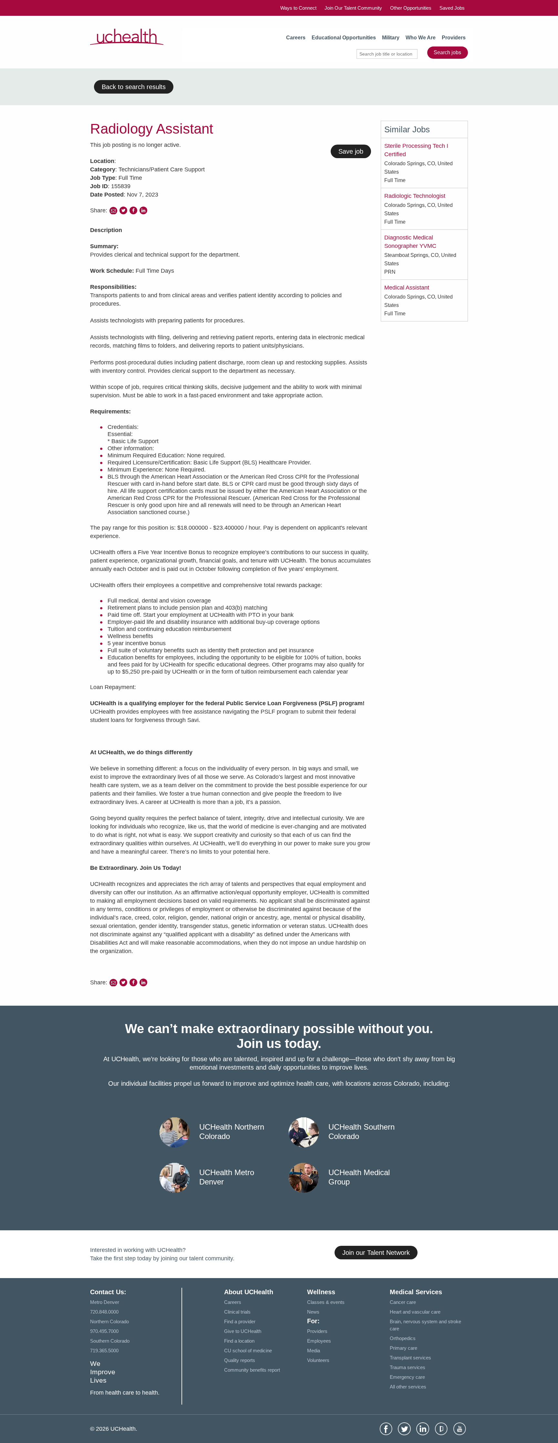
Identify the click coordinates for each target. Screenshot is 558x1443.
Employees (319, 1341)
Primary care (403, 1348)
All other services (408, 1386)
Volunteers (318, 1360)
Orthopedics (403, 1338)
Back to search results (134, 86)
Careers (295, 37)
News (313, 1312)
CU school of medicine (248, 1350)
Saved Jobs (452, 8)
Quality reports (239, 1360)
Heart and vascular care (415, 1312)
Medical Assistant (406, 287)
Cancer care (403, 1302)
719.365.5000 (104, 1350)
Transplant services (410, 1357)
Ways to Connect (298, 8)
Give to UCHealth (242, 1331)
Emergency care (407, 1377)
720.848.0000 (104, 1312)
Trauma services (407, 1367)
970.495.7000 (104, 1331)
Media (313, 1350)
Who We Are (421, 37)
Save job (350, 151)
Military (390, 37)
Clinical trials (237, 1312)
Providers (454, 37)
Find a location (239, 1341)
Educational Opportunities (344, 37)
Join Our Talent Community (353, 8)
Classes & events (326, 1302)
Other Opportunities (410, 8)
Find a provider (239, 1321)
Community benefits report (252, 1370)
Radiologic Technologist (414, 196)
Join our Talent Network (376, 1252)
